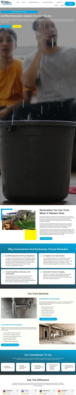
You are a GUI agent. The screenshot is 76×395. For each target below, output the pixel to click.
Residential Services (34, 2)
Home (18, 2)
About (23, 2)
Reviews (63, 5)
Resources (59, 2)
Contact (56, 5)
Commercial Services (48, 2)
